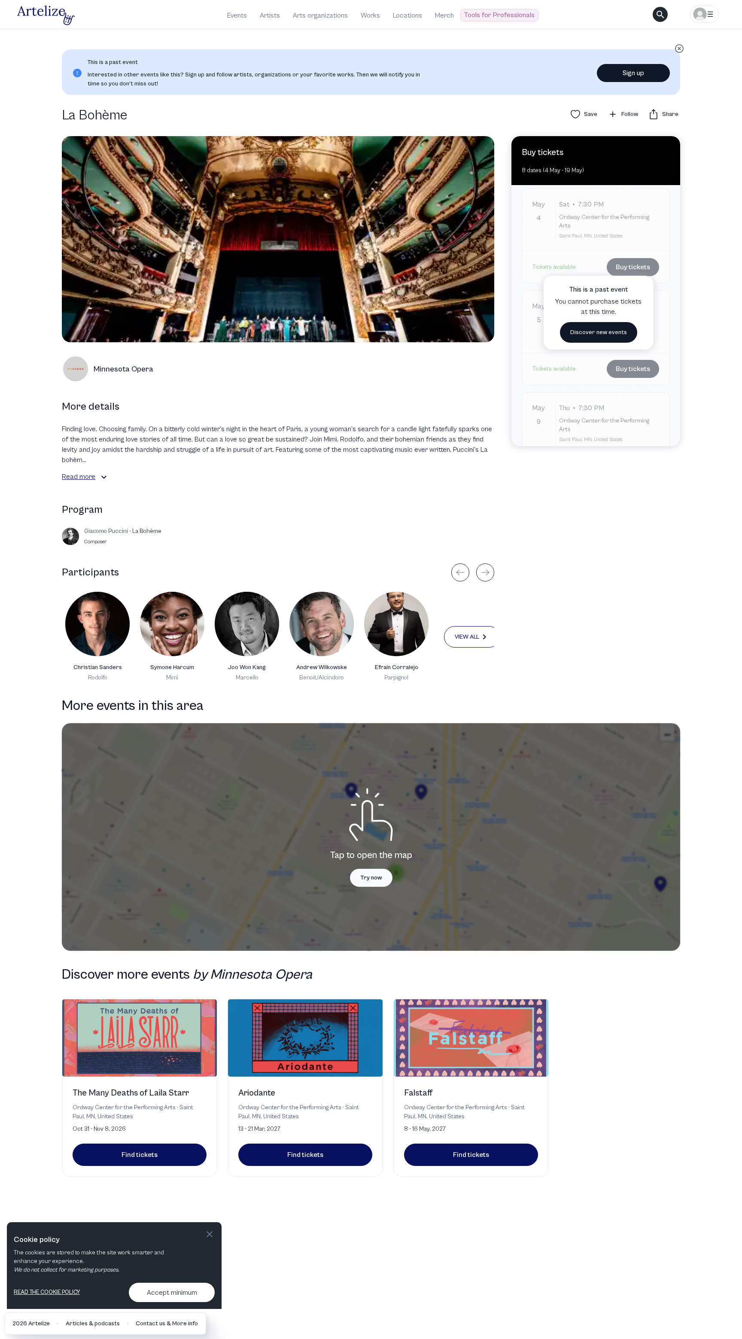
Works (370, 15)
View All (467, 636)
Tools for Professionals (499, 15)
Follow (629, 114)
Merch (444, 15)
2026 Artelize (31, 1323)
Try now (371, 877)
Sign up (633, 73)
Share (670, 114)
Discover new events (598, 332)
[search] (660, 14)
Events (237, 15)
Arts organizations (320, 15)
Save (590, 114)
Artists (270, 15)
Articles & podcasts (93, 1323)
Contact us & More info (167, 1323)
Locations (407, 15)
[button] (104, 477)
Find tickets (140, 1155)
